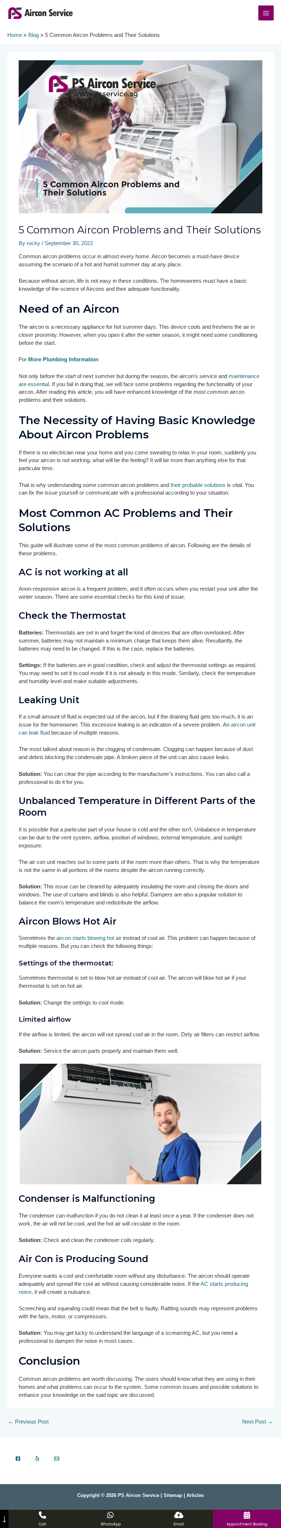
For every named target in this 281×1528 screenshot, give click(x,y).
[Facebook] (18, 1459)
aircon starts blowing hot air (88, 938)
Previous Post (28, 1422)
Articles (195, 1495)
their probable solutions (198, 485)
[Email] (57, 1459)
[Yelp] (37, 1459)
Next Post (257, 1422)
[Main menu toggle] (266, 13)
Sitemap (173, 1495)
